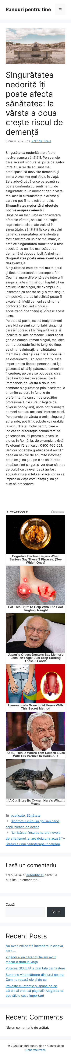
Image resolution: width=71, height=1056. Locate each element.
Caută (10, 904)
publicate (18, 815)
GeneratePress (35, 1050)
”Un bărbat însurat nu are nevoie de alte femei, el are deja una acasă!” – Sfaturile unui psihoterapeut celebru (35, 838)
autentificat (35, 875)
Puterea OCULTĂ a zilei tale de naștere (35, 968)
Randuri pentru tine (28, 9)
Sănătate (34, 815)
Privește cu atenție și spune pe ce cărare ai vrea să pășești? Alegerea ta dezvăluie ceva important (34, 990)
